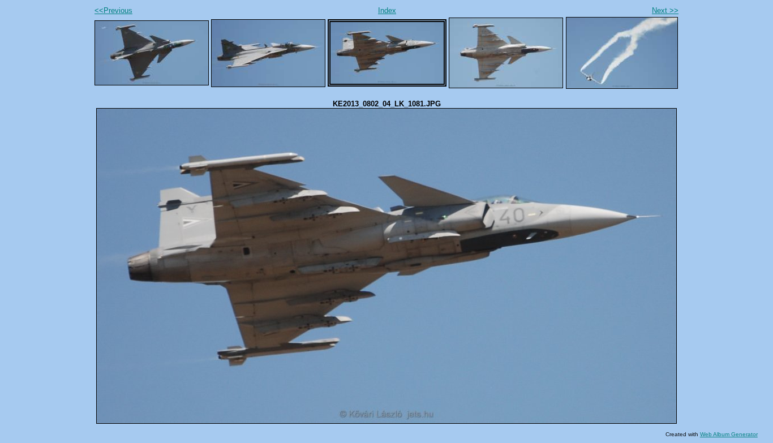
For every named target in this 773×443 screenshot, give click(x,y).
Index (387, 10)
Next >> (665, 10)
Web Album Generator (729, 434)
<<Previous (113, 10)
